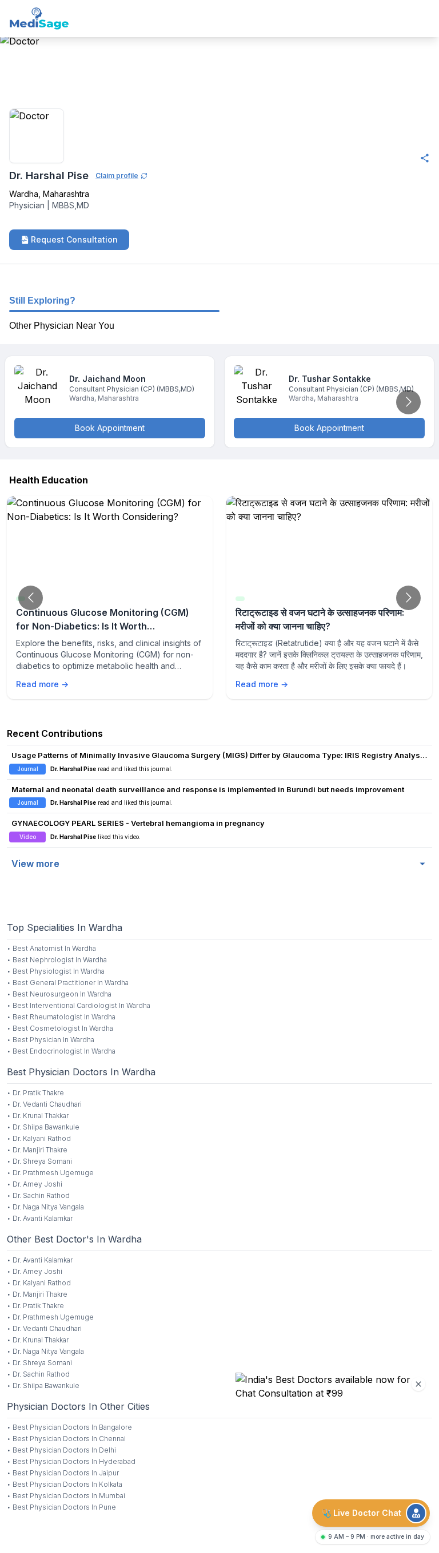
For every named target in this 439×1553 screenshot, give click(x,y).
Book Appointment (110, 428)
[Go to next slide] (408, 402)
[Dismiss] (418, 1384)
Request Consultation (74, 239)
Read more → (42, 684)
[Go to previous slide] (30, 598)
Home (13, 93)
